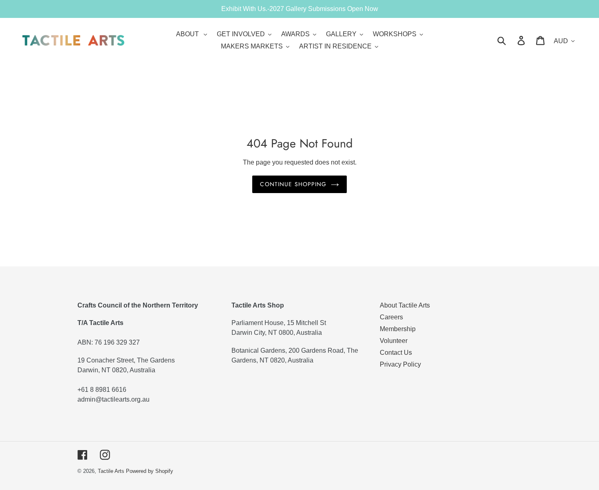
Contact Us (396, 352)
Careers (391, 317)
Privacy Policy (400, 364)
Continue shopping (293, 184)
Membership (398, 328)
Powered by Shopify (149, 471)
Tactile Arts (111, 471)
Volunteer (393, 340)
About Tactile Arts (405, 305)
